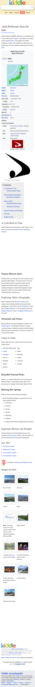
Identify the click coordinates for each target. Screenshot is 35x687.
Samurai (12, 555)
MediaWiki (11, 681)
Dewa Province (18, 229)
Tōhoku (12, 90)
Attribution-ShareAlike (15, 653)
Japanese (4, 58)
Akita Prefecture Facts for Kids (10, 658)
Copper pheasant (15, 133)
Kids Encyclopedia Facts (8, 32)
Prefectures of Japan (9, 449)
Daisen (5, 351)
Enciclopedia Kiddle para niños (9, 684)
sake (2, 47)
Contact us (28, 682)
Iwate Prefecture (10, 308)
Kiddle (3, 682)
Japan (16, 38)
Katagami (6, 354)
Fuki (11, 126)
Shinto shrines (11, 435)
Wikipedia (16, 679)
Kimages (17, 12)
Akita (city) (13, 88)
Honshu (11, 41)
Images (11, 12)
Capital (4, 88)
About (15, 682)
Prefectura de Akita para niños (23, 462)
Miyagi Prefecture (6, 311)
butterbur (20, 126)
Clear (28, 7)
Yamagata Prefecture (23, 311)
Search (32, 7)
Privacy (21, 682)
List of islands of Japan (9, 456)
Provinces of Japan (8, 446)
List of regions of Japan (10, 453)
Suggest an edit (20, 664)
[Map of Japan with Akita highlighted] (17, 75)
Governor (4, 96)
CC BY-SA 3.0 (19, 676)
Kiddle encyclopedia (17, 649)
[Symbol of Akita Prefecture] (17, 144)
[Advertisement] (17, 19)
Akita (10, 43)
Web (6, 12)
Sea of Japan (21, 302)
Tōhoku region (5, 326)
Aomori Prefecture (23, 306)
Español (28, 12)
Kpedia (22, 12)
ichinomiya (15, 438)
